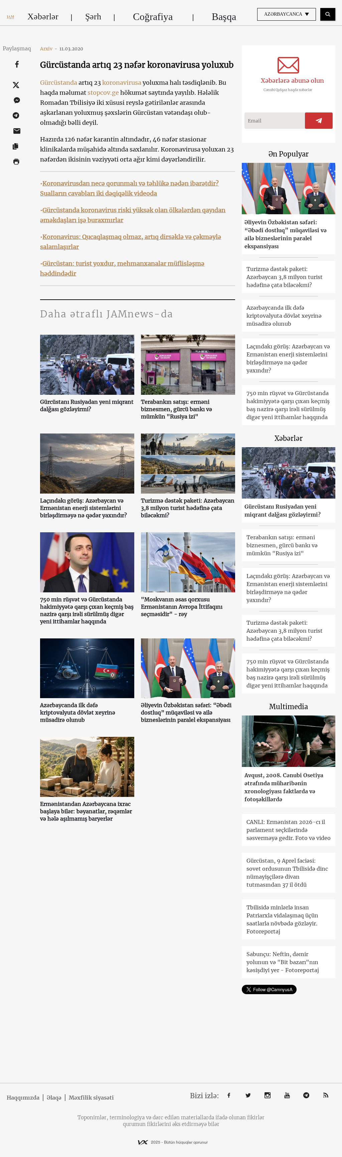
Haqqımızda (23, 1097)
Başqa (224, 16)
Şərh (93, 16)
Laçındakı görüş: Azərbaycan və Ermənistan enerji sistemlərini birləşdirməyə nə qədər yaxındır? (83, 508)
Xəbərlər (42, 16)
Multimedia (288, 706)
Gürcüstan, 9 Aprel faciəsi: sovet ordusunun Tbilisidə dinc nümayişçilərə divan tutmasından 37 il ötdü (287, 872)
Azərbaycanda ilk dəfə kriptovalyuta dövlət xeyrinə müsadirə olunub (77, 712)
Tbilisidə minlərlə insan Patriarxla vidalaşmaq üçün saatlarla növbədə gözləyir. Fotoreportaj (282, 919)
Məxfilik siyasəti (91, 1097)
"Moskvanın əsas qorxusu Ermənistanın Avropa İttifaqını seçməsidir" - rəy (181, 606)
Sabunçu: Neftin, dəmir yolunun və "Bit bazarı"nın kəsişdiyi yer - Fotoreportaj (282, 962)
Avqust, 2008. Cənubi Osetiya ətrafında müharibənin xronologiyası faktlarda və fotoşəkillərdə (283, 787)
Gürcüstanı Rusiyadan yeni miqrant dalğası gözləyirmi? (87, 405)
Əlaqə (54, 1097)
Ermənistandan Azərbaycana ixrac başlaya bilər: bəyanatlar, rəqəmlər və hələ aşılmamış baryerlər (86, 811)
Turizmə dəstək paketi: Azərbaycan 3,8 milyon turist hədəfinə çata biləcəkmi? (187, 508)
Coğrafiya (153, 16)
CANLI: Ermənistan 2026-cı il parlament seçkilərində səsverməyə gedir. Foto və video (288, 830)
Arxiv (48, 49)
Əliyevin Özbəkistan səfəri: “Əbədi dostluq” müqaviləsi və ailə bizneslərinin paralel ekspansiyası (186, 712)
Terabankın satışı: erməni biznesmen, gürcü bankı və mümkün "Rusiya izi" (176, 409)
